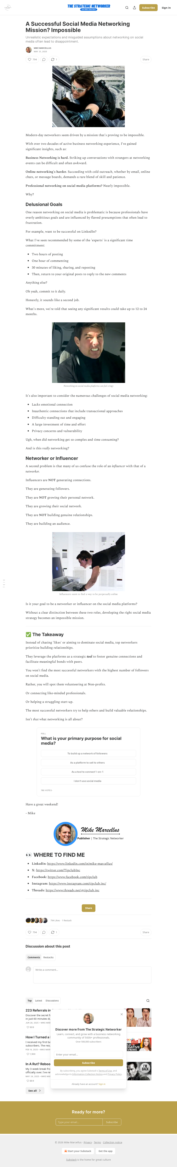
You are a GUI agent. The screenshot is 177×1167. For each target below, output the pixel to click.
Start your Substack (79, 1151)
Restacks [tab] (48, 957)
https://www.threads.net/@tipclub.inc (72, 890)
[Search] (126, 7)
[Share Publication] (134, 7)
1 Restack (67, 920)
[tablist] (40, 957)
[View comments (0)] (43, 59)
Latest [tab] (38, 1000)
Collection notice (112, 1142)
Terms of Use (105, 1070)
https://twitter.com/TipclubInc (58, 870)
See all (32, 1090)
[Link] (21, 204)
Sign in (166, 7)
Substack (71, 1159)
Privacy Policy (115, 1074)
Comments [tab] (34, 957)
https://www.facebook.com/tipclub (72, 877)
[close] (121, 1014)
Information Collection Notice (87, 1074)
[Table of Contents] (3, 583)
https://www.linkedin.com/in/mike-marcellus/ (80, 863)
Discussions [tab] (52, 1000)
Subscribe (148, 7)
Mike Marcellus (42, 48)
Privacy (88, 1142)
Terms (97, 1142)
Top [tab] (30, 1000)
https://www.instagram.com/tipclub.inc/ (77, 883)
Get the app (106, 1151)
